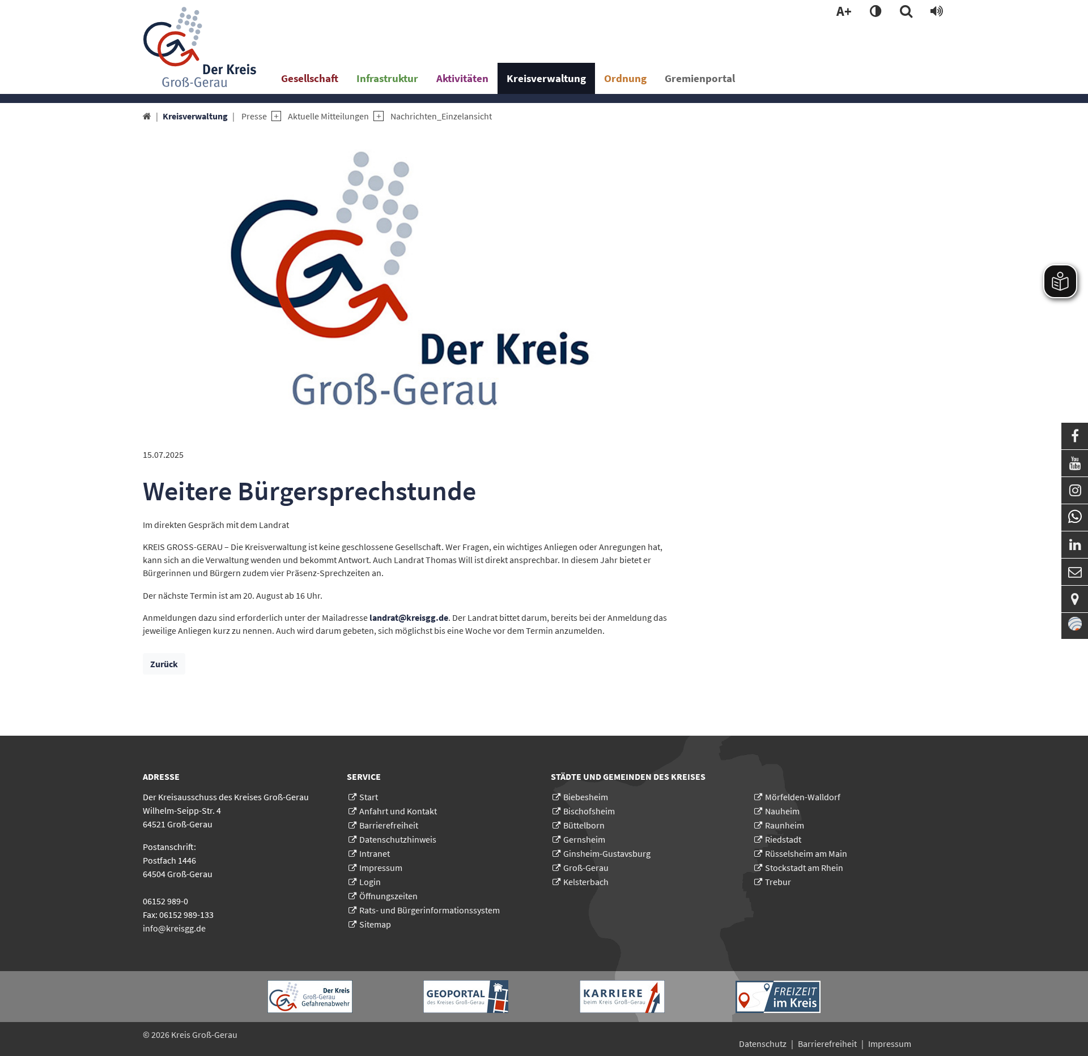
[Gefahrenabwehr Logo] (309, 996)
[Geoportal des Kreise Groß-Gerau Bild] (465, 996)
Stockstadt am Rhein (804, 867)
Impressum (380, 867)
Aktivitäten (462, 78)
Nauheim (782, 811)
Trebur (778, 881)
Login (370, 881)
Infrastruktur (387, 78)
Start (368, 796)
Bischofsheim (589, 811)
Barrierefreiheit (388, 825)
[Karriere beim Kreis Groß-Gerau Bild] (622, 996)
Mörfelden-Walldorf (802, 796)
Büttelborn (584, 825)
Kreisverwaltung (546, 78)
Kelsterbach (586, 881)
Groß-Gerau (586, 867)
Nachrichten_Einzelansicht (441, 116)
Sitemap (375, 924)
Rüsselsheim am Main (806, 853)
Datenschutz (763, 1043)
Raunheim (784, 825)
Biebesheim (585, 796)
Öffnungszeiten (388, 896)
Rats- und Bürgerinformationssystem (429, 910)
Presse (254, 116)
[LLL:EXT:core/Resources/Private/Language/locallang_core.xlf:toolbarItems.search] (906, 12)
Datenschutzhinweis (397, 839)
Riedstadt (783, 839)
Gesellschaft (309, 78)
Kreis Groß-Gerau (204, 1034)
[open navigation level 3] (376, 116)
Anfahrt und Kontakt (398, 811)
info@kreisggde (174, 928)
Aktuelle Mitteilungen (328, 116)
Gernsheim (584, 839)
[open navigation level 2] (274, 116)
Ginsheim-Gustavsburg (607, 853)
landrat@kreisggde (408, 617)
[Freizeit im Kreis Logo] (778, 997)
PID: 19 (257, 1034)
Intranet (374, 853)
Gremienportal (700, 78)
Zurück (164, 663)
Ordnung (625, 78)
